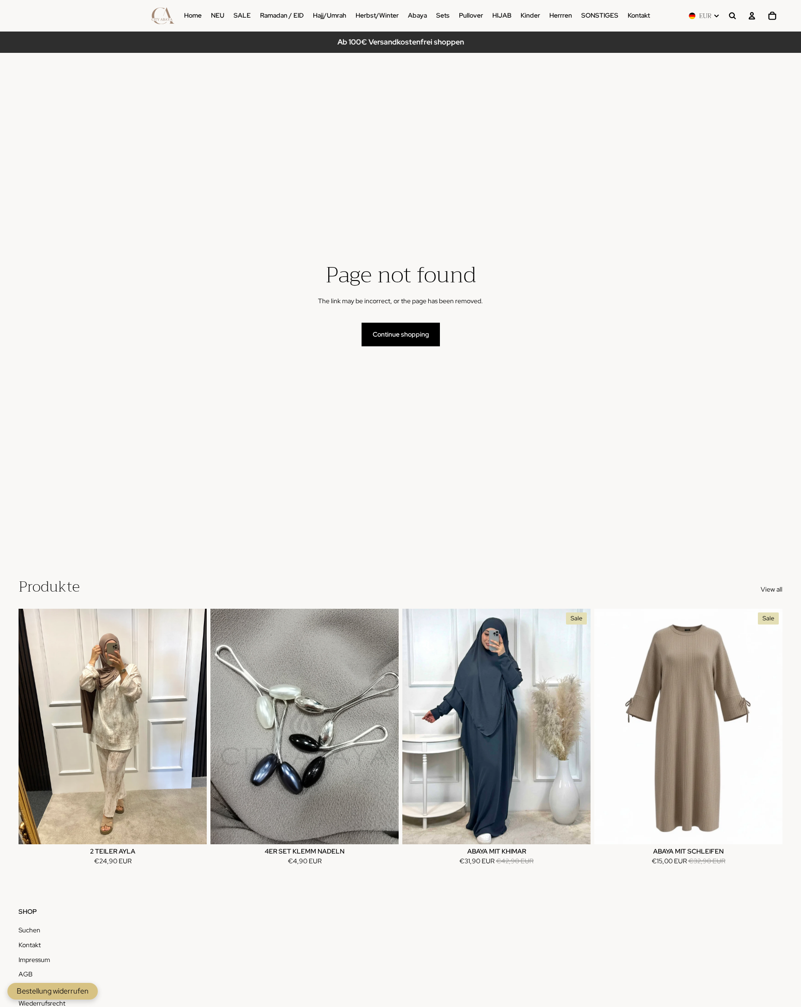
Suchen (29, 930)
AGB (25, 974)
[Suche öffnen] (732, 16)
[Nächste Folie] (577, 726)
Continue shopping (401, 334)
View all (771, 589)
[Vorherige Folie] (416, 726)
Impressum (34, 960)
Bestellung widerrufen (53, 991)
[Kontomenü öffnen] (752, 16)
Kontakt (30, 945)
